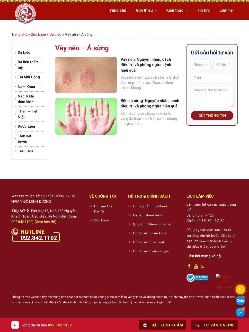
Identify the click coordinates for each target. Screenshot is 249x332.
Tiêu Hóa (25, 151)
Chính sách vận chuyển (151, 251)
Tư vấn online (218, 325)
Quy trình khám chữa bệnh (153, 224)
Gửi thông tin (212, 116)
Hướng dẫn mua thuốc (150, 206)
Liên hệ (226, 10)
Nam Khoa (26, 87)
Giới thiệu (145, 10)
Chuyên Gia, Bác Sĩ (103, 208)
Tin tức (203, 10)
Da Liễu (55, 34)
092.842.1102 (21, 222)
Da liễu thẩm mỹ (28, 65)
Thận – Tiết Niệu (27, 114)
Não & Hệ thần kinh (26, 99)
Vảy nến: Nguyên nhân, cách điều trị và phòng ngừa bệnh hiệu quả (146, 65)
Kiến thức (175, 10)
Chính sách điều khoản (151, 233)
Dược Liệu (26, 126)
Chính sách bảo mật (148, 242)
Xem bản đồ (45, 222)
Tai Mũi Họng (29, 77)
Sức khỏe (38, 34)
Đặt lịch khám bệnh (148, 215)
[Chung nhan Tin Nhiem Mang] (227, 282)
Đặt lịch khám (166, 325)
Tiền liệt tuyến (24, 139)
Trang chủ (117, 10)
